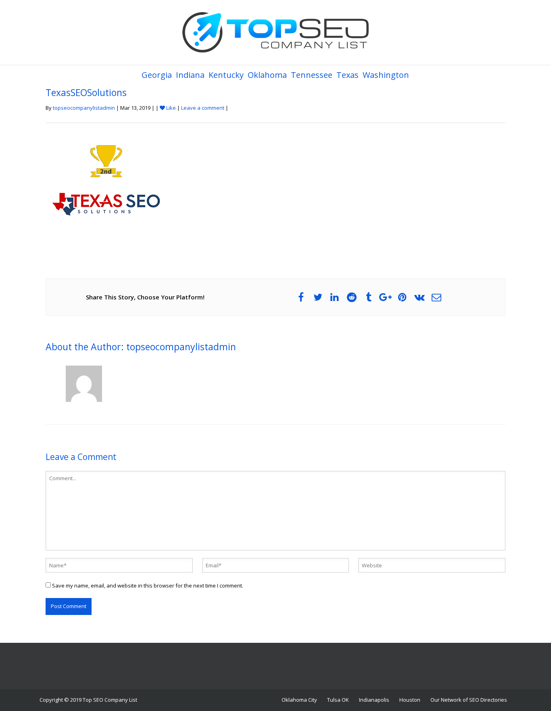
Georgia (157, 74)
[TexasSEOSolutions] (106, 193)
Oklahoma (267, 74)
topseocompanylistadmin (84, 107)
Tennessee (311, 74)
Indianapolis (374, 699)
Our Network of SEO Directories (468, 699)
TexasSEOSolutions (86, 92)
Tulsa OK (338, 699)
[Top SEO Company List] (275, 32)
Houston (409, 699)
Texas (347, 74)
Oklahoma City (299, 699)
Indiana (190, 74)
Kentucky (226, 74)
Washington (386, 74)
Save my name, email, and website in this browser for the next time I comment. (147, 585)
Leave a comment (202, 107)
